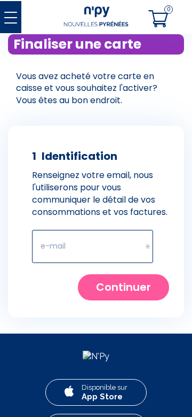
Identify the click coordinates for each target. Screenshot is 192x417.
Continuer (123, 287)
